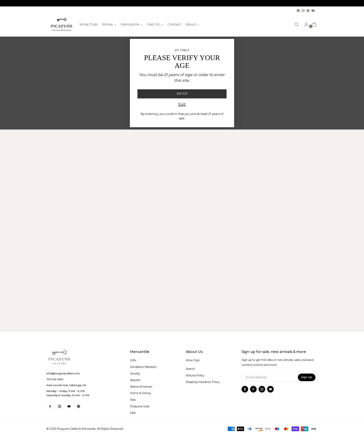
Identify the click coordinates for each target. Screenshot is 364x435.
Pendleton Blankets (143, 367)
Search (190, 369)
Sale (133, 413)
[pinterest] (253, 389)
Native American (141, 386)
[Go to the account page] (304, 24)
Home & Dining (140, 393)
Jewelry (135, 373)
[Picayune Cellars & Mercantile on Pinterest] (308, 10)
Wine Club (192, 360)
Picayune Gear (139, 406)
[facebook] (245, 389)
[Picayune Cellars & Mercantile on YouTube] (313, 10)
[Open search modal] (296, 24)
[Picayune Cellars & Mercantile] (61, 24)
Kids (133, 399)
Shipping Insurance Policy (203, 382)
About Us (194, 352)
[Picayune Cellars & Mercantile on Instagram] (303, 10)
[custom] (50, 406)
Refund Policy (195, 375)
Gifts (133, 360)
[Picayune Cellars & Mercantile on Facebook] (298, 10)
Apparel (135, 380)
